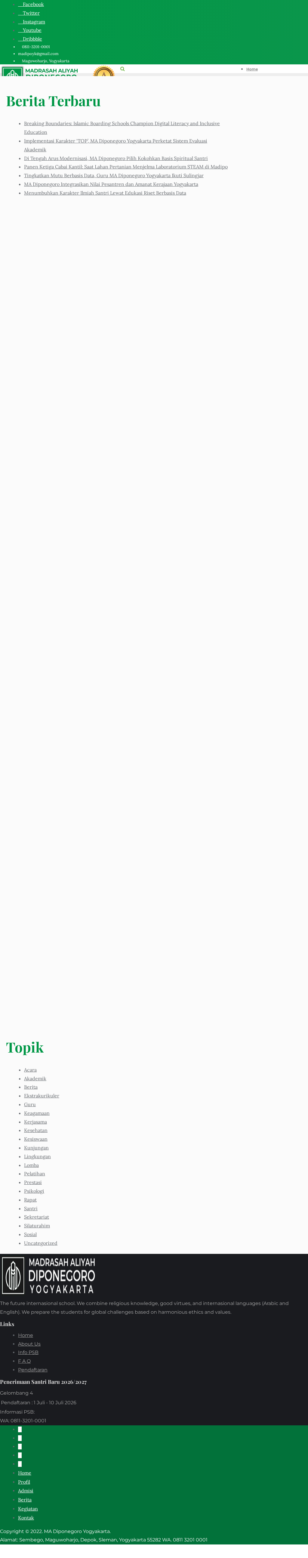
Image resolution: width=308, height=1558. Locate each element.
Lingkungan (37, 1156)
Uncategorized (40, 1243)
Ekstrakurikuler (41, 1096)
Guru (30, 1104)
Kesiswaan (36, 1139)
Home (25, 1335)
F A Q (24, 1361)
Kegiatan (28, 1509)
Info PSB (28, 1352)
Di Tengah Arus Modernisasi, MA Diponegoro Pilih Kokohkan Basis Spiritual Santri (116, 158)
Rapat (30, 1200)
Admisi (25, 1491)
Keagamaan (37, 1113)
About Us (29, 1344)
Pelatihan (34, 1174)
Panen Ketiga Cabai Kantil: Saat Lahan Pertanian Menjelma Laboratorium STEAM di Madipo (126, 167)
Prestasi (33, 1182)
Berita (31, 1087)
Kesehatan (36, 1130)
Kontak (26, 1518)
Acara (30, 1070)
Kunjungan (36, 1148)
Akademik (35, 1078)
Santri (31, 1208)
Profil (24, 1482)
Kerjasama (35, 1122)
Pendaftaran (33, 1370)
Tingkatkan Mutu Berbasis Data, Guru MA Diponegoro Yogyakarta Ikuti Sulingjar (114, 175)
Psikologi (34, 1191)
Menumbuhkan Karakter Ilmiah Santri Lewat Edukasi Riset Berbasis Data (105, 193)
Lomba (31, 1165)
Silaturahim (37, 1226)
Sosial (30, 1234)
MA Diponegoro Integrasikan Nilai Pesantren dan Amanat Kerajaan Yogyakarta (111, 184)
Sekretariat (36, 1217)
